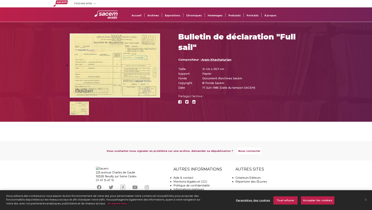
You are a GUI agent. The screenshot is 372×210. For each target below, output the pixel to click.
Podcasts (234, 15)
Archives (153, 15)
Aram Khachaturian (216, 59)
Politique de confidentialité (191, 185)
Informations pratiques (188, 189)
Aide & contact (183, 177)
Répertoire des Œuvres (251, 181)
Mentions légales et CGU (190, 181)
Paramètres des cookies (253, 200)
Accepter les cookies (317, 200)
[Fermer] (366, 199)
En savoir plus (117, 203)
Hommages (215, 15)
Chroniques (194, 15)
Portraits (252, 15)
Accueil (136, 15)
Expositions (172, 15)
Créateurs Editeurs (248, 177)
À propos (270, 15)
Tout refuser (285, 200)
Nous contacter (249, 150)
